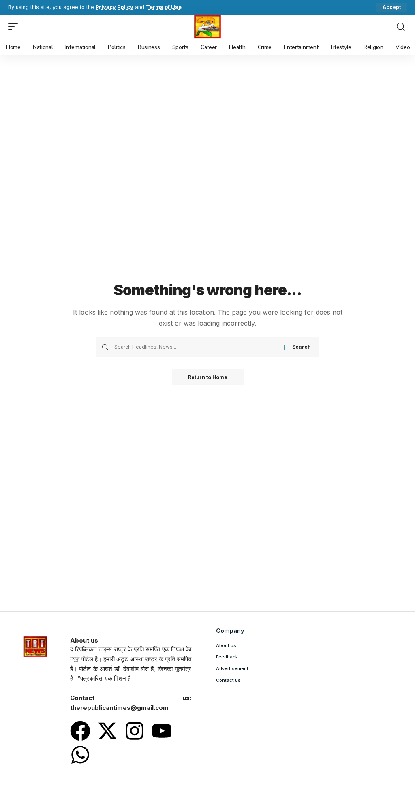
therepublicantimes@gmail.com (119, 707)
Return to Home (207, 377)
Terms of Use (164, 7)
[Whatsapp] (80, 755)
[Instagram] (134, 731)
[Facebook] (80, 731)
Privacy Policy (114, 7)
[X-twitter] (107, 731)
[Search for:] (196, 347)
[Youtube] (162, 731)
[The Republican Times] (207, 27)
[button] (391, 7)
